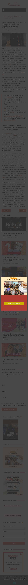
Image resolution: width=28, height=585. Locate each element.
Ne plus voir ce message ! (14, 312)
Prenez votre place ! (14, 303)
